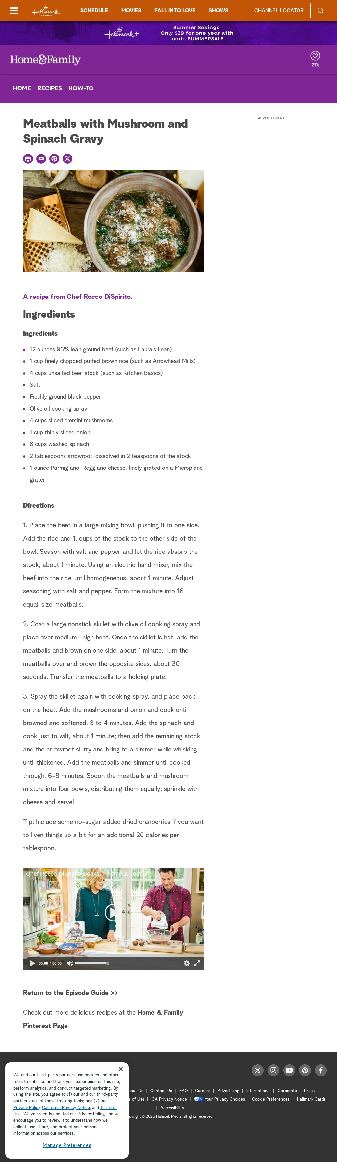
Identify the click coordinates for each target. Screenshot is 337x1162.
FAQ (183, 1091)
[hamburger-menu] (14, 10)
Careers (202, 1091)
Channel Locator (279, 10)
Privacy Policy (26, 1108)
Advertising (228, 1091)
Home (22, 89)
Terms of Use (131, 1099)
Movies (131, 10)
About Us (134, 1091)
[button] (68, 918)
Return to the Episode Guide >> (70, 993)
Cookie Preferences (271, 1099)
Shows (218, 10)
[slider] (113, 955)
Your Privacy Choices (225, 1099)
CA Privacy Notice (169, 1099)
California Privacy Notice (66, 1108)
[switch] (70, 963)
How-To (80, 89)
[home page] (46, 10)
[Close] (121, 1069)
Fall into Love (174, 10)
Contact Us (161, 1091)
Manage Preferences (67, 1145)
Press (309, 1091)
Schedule (94, 10)
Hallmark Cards (311, 1099)
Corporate (287, 1091)
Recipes (50, 89)
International (258, 1091)
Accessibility (172, 1108)
